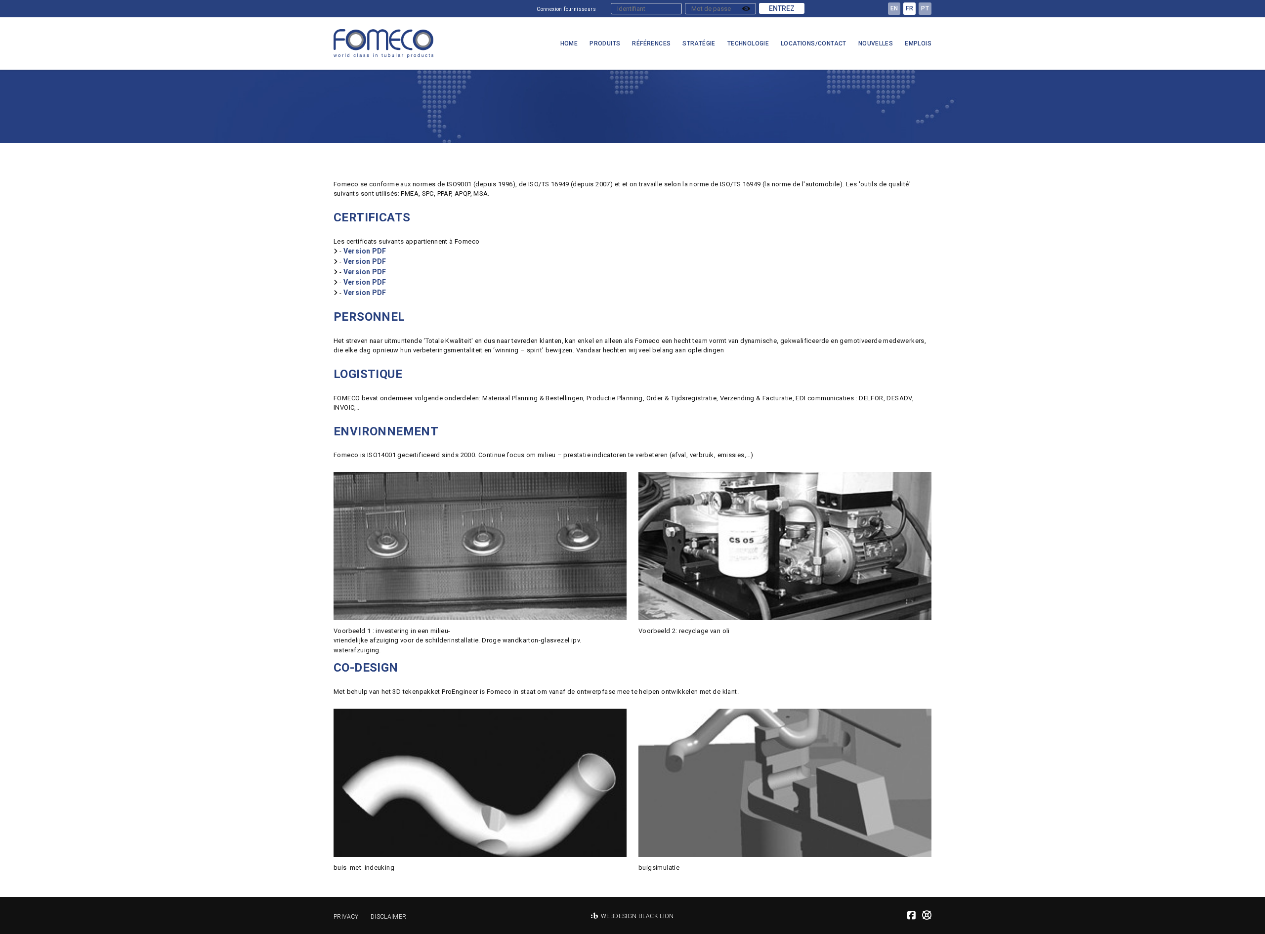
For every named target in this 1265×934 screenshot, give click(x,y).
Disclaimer (389, 916)
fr (909, 8)
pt (925, 8)
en (894, 8)
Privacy (346, 916)
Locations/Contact (813, 43)
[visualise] (746, 8)
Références (651, 43)
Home (569, 43)
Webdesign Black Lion (637, 916)
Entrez (782, 8)
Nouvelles (875, 43)
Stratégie (699, 43)
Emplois (918, 43)
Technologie (748, 43)
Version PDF (364, 251)
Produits (605, 43)
